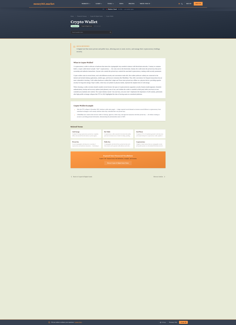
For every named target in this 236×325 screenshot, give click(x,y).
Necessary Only (173, 322)
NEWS (121, 3)
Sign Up (198, 3)
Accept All (183, 322)
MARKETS (85, 3)
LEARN (98, 3)
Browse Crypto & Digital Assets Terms (118, 163)
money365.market (43, 3)
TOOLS (109, 3)
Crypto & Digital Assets (96, 16)
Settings (164, 322)
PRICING (132, 3)
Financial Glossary (82, 16)
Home (72, 16)
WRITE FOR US (145, 3)
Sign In (188, 3)
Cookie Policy (78, 322)
